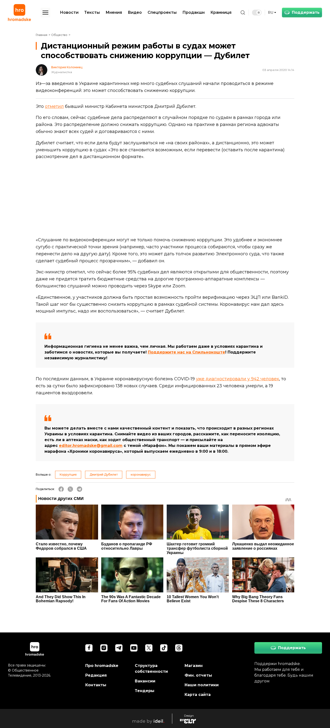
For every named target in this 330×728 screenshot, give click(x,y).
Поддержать (306, 12)
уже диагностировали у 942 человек (237, 378)
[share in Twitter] (70, 489)
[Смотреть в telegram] (118, 648)
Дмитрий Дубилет (104, 474)
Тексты (92, 12)
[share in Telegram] (79, 489)
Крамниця (220, 12)
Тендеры (144, 690)
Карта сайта (198, 694)
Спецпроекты (162, 12)
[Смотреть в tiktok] (163, 648)
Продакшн (193, 12)
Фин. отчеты (198, 675)
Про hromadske (101, 665)
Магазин (194, 665)
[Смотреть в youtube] (133, 648)
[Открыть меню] (45, 12)
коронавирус (141, 474)
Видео (135, 12)
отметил (54, 106)
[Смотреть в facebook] (89, 648)
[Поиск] (243, 12)
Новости (69, 12)
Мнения (114, 12)
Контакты (95, 685)
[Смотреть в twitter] (148, 648)
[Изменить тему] (257, 12)
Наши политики (202, 685)
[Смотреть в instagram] (104, 648)
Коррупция (68, 474)
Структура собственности (151, 668)
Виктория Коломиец (66, 67)
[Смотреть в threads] (178, 648)
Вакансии (145, 681)
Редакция (96, 675)
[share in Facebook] (61, 489)
